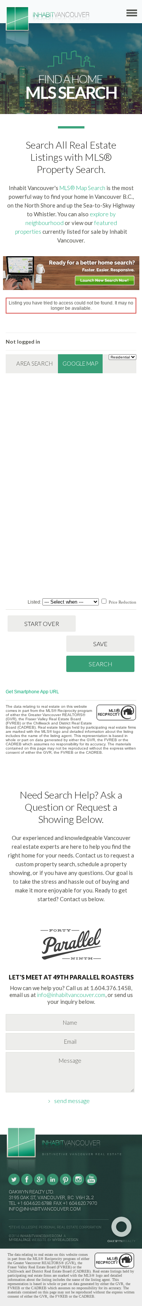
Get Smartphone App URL (32, 691)
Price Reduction (122, 602)
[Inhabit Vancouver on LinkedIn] (52, 1184)
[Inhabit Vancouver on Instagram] (78, 1184)
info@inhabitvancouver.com (71, 994)
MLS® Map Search (82, 187)
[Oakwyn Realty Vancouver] (123, 1229)
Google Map (80, 363)
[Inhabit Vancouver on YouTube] (91, 1184)
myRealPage (20, 1240)
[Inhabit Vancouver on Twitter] (14, 1184)
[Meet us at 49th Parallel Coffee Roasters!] (71, 961)
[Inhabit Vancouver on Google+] (39, 1184)
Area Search (34, 363)
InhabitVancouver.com (41, 1236)
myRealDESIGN (65, 1240)
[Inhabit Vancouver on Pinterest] (65, 1184)
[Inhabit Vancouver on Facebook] (27, 1184)
